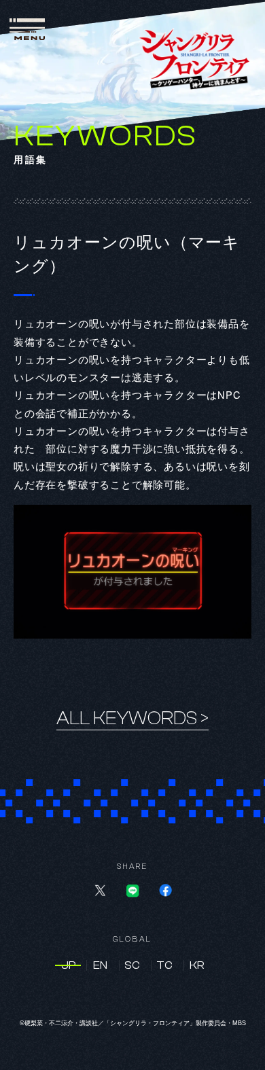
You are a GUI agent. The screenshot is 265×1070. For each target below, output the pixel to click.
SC (132, 965)
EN (100, 965)
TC (164, 965)
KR (197, 965)
